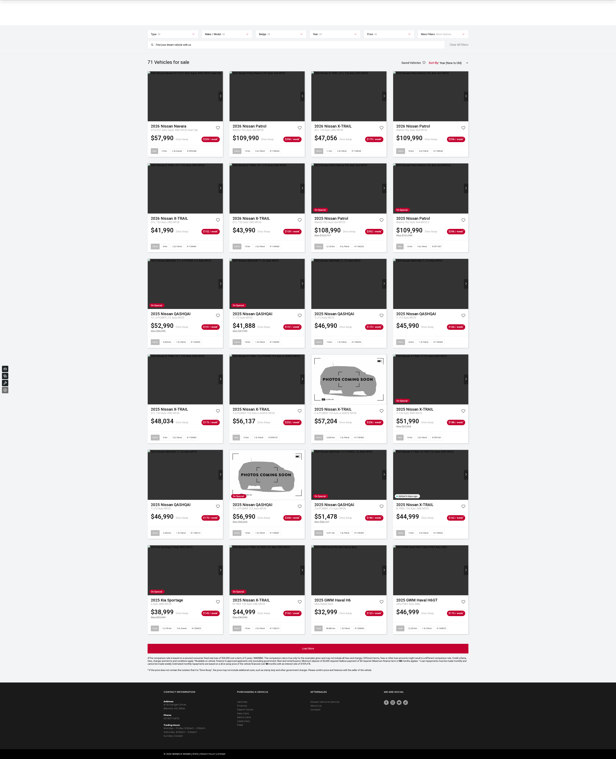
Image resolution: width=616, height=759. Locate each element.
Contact (315, 709)
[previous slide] (150, 96)
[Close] (5, 390)
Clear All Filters (459, 44)
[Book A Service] (5, 383)
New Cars (243, 713)
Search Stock (245, 709)
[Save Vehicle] (218, 128)
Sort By (433, 62)
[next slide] (220, 96)
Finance (242, 705)
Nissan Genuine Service (324, 702)
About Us (316, 705)
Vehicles (242, 702)
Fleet (240, 725)
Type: (154, 34)
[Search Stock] (5, 376)
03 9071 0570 (171, 718)
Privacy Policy (207, 754)
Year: (315, 34)
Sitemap (221, 754)
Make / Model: (213, 34)
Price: (370, 34)
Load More (308, 648)
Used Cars (243, 721)
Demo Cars (244, 717)
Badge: (263, 34)
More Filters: (428, 34)
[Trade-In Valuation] (5, 369)
